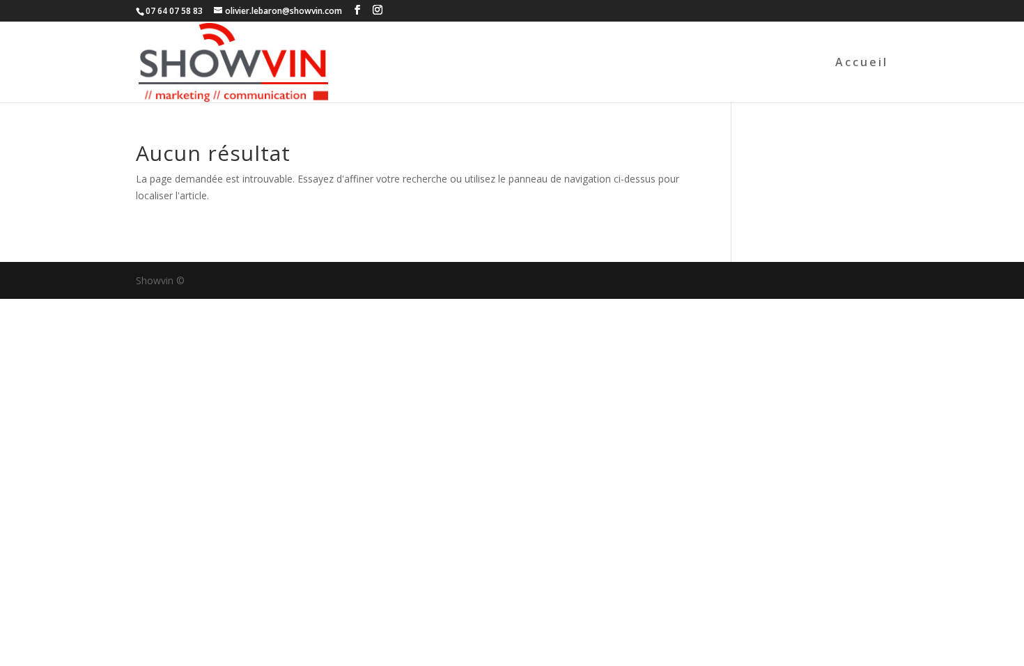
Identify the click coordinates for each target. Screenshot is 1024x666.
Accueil (861, 63)
